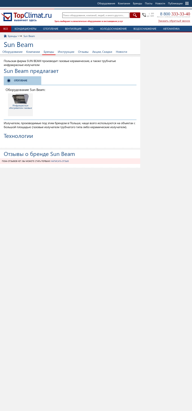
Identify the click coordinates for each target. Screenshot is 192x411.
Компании (33, 52)
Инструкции (66, 52)
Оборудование (12, 52)
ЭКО (90, 28)
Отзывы (83, 52)
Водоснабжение (145, 28)
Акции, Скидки (102, 52)
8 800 (175, 13)
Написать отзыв (60, 161)
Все (5, 28)
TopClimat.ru (26, 17)
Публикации (175, 3)
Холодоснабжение (113, 28)
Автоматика (171, 28)
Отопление (50, 28)
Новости (160, 3)
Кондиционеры (25, 28)
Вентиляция (73, 28)
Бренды (49, 52)
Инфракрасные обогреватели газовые (20, 106)
